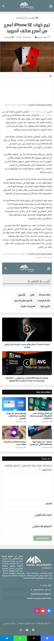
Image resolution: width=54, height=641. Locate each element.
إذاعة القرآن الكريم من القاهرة (39, 598)
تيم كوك (42, 112)
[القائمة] (50, 7)
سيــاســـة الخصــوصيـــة (41, 589)
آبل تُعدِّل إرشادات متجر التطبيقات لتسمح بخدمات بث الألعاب (41, 416)
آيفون (21, 295)
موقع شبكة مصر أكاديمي (12, 557)
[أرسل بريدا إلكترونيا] (36, 37)
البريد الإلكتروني (43, 515)
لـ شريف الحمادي (10, 623)
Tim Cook (34, 112)
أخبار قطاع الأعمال (22, 300)
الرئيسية (32, 18)
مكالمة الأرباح (46, 115)
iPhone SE (43, 295)
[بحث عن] (3, 7)
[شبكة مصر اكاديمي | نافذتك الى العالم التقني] (27, 6)
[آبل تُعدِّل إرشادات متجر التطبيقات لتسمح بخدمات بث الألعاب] (40, 404)
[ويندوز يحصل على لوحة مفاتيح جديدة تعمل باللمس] (14, 404)
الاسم (49, 503)
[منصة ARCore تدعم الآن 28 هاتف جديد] (14, 432)
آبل (31, 295)
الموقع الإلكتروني (42, 526)
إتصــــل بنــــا (45, 585)
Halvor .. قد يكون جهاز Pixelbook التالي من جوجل (41, 443)
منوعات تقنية (27, 306)
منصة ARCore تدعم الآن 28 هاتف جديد (15, 443)
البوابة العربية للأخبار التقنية (16, 105)
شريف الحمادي (42, 37)
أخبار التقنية (21, 18)
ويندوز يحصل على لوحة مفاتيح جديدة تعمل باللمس (16, 416)
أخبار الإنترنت (42, 300)
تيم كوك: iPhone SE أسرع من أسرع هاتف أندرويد (27, 255)
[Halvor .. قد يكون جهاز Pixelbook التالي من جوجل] (40, 432)
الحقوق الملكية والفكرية (41, 593)
